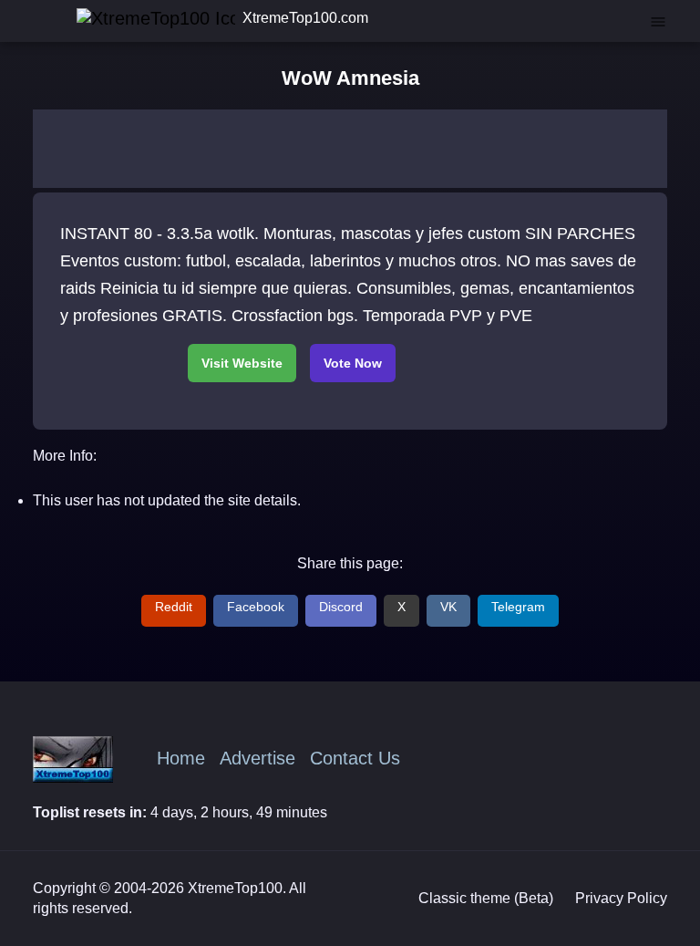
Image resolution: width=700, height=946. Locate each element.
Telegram (518, 606)
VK (448, 606)
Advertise (257, 758)
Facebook (255, 606)
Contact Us (355, 758)
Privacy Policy (621, 898)
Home (181, 758)
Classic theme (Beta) (485, 898)
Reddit (173, 606)
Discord (341, 606)
